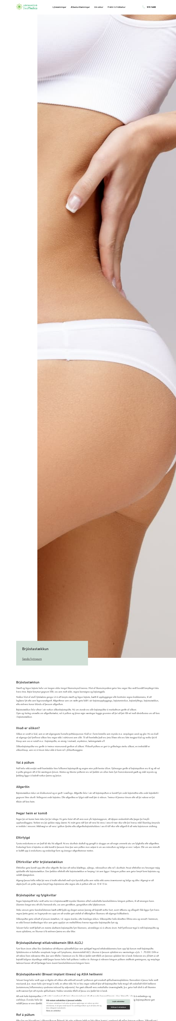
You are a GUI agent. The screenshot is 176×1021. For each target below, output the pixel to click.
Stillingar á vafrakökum (118, 1007)
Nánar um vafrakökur (53, 1011)
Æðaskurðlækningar (80, 7)
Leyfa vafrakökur (118, 1001)
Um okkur (98, 7)
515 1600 (151, 7)
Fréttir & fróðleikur (117, 7)
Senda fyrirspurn (32, 659)
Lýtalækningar (59, 7)
